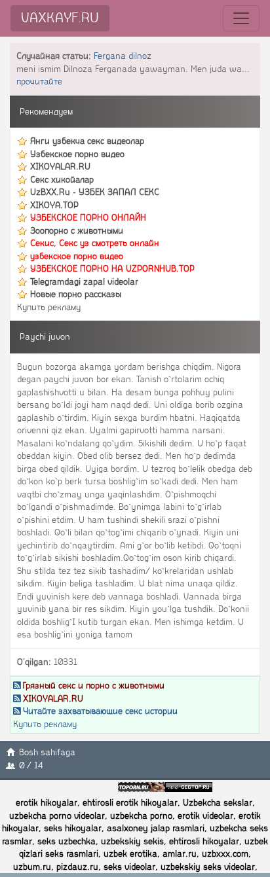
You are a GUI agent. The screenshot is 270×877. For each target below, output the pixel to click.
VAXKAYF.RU (60, 18)
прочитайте (39, 81)
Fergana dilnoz (122, 56)
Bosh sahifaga (47, 752)
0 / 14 (31, 765)
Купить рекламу (49, 307)
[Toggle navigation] (241, 18)
